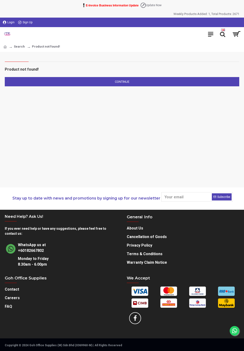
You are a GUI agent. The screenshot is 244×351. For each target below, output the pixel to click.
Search (19, 46)
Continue (122, 81)
